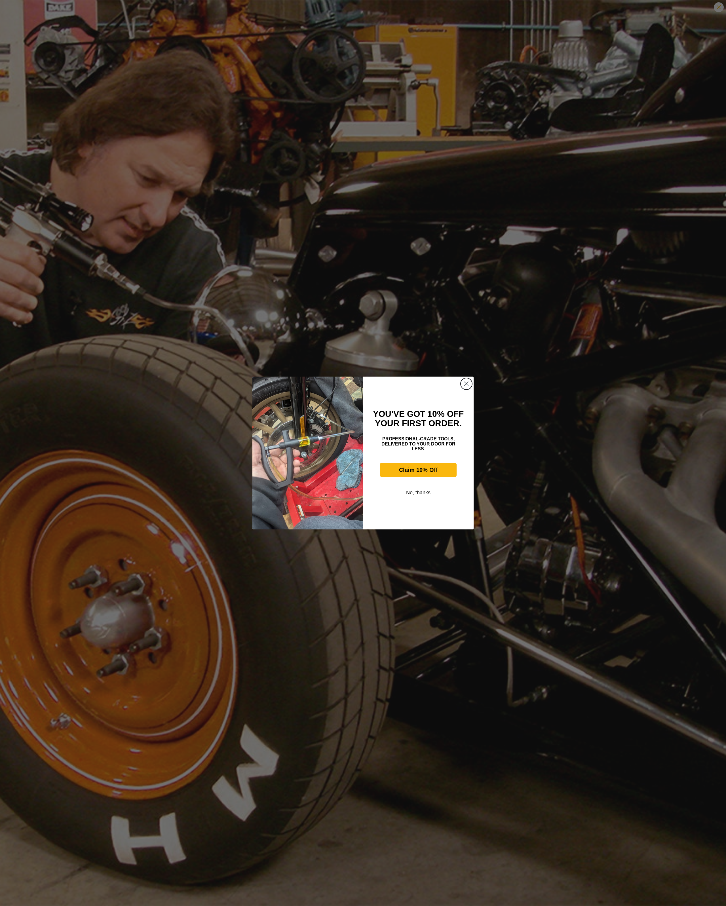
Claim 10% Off (418, 470)
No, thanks (418, 492)
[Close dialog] (466, 384)
